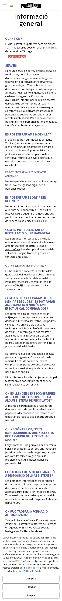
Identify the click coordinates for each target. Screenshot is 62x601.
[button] (31, 5)
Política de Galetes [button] (32, 571)
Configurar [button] (31, 578)
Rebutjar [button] (31, 586)
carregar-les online (16, 324)
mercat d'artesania (42, 242)
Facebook (36, 531)
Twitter (24, 531)
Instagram (11, 531)
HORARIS (18, 285)
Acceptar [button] (31, 595)
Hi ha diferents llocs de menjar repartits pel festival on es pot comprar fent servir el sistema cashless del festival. (31, 380)
